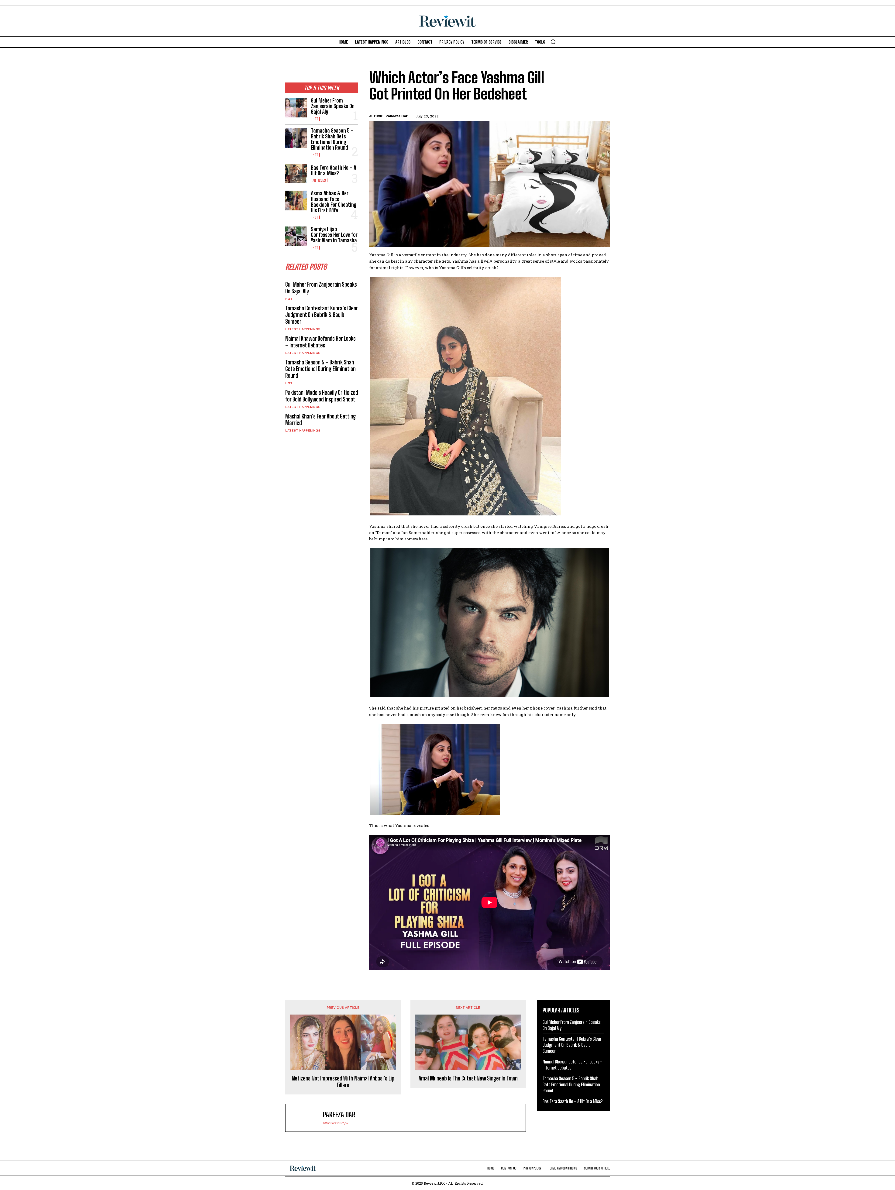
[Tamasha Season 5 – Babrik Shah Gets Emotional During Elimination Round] (296, 137)
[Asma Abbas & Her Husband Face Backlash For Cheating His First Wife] (296, 200)
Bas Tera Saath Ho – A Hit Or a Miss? (333, 170)
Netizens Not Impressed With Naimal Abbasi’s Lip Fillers (343, 1081)
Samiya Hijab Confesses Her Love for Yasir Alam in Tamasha (334, 234)
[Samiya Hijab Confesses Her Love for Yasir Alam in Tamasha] (296, 236)
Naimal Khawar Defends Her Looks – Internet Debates (320, 342)
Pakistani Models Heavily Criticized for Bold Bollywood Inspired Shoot (321, 396)
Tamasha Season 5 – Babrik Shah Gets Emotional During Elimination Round (332, 139)
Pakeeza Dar (397, 116)
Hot (315, 119)
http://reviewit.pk (335, 1123)
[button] (553, 41)
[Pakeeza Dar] (306, 1118)
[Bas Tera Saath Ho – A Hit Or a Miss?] (296, 173)
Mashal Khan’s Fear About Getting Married (320, 419)
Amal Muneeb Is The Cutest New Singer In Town (468, 1078)
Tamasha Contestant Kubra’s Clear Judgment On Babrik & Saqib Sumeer (321, 315)
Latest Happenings (302, 329)
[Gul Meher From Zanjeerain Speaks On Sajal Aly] (296, 107)
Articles (319, 180)
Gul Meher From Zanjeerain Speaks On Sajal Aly (333, 106)
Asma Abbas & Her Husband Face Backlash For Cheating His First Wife (334, 201)
